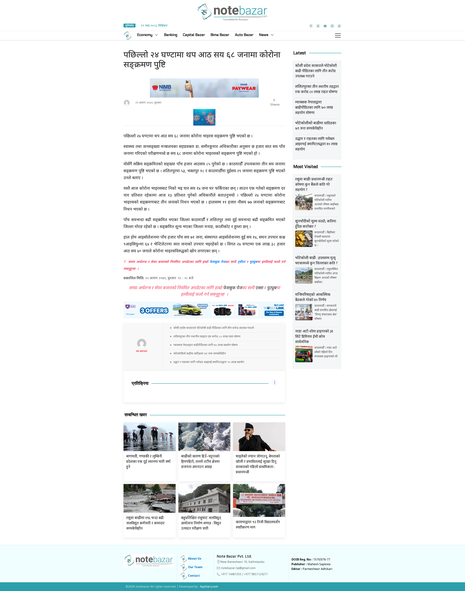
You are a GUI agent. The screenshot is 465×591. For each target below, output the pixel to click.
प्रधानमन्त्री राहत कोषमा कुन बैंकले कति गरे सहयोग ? (313, 184)
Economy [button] (144, 35)
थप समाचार (141, 351)
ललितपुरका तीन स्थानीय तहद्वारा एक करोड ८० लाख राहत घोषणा (206, 336)
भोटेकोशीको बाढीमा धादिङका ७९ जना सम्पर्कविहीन (199, 353)
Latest (299, 53)
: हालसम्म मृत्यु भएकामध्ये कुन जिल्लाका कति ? (316, 260)
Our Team (195, 567)
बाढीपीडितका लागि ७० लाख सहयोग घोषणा (314, 108)
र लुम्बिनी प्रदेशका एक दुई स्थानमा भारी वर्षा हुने (148, 461)
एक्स (259, 288)
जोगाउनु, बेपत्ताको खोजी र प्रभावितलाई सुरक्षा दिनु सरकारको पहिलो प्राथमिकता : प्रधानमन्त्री (258, 464)
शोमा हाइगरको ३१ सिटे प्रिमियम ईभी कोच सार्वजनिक (314, 336)
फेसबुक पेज (217, 262)
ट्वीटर (241, 262)
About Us (194, 559)
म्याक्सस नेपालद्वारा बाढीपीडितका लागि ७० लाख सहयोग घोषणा (205, 345)
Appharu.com (209, 587)
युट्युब (253, 262)
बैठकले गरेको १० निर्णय (312, 298)
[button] (337, 35)
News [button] (263, 35)
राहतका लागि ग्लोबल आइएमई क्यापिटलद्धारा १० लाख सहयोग (316, 144)
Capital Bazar (194, 35)
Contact (193, 576)
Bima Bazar (220, 35)
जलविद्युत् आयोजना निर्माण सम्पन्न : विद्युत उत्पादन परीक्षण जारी (201, 523)
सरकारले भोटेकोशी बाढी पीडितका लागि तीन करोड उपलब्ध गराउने (316, 71)
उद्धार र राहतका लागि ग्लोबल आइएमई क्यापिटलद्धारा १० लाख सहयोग (208, 362)
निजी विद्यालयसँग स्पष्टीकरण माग (258, 525)
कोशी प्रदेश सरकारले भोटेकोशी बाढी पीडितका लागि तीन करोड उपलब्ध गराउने (213, 328)
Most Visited (305, 166)
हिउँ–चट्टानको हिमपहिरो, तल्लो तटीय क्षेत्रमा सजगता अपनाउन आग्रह (200, 461)
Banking (170, 35)
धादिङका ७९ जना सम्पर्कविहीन (315, 126)
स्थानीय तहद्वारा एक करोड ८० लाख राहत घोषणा (317, 89)
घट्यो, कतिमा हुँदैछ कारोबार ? (315, 224)
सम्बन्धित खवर (135, 414)
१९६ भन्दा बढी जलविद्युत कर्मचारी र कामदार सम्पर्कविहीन (145, 523)
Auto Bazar (244, 35)
